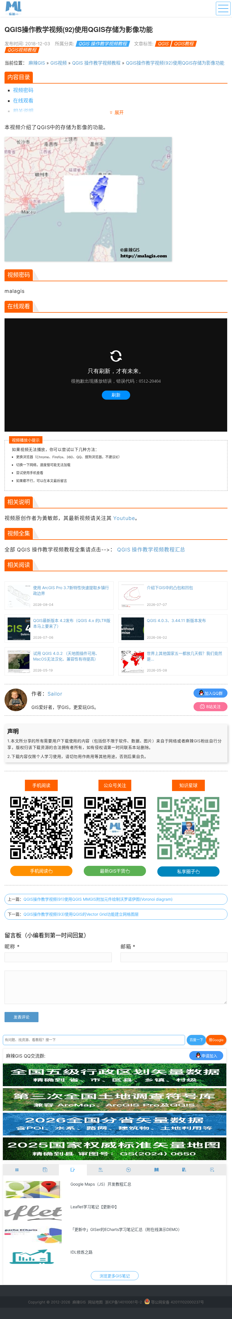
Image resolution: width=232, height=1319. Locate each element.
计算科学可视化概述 (88, 1184)
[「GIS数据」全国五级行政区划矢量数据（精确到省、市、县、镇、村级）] (114, 1084)
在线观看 (23, 101)
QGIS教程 (184, 43)
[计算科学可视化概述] (33, 1189)
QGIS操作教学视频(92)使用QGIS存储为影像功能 (175, 63)
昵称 (12, 947)
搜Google (216, 1040)
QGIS (163, 43)
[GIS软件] (17, 1169)
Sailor (55, 694)
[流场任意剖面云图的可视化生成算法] (33, 1212)
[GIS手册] (184, 1169)
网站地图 (95, 1302)
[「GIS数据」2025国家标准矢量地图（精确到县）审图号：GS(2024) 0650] (114, 1158)
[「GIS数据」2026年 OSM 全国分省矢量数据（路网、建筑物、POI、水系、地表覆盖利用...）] (114, 1134)
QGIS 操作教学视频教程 (103, 43)
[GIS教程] (129, 1169)
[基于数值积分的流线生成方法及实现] (33, 1234)
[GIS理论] (212, 1169)
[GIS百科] (101, 1169)
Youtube (124, 518)
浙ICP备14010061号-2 (123, 1302)
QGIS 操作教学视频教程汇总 (151, 550)
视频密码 (23, 90)
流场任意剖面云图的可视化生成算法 (102, 1206)
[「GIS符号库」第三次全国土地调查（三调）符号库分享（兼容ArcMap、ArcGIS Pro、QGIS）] (114, 1109)
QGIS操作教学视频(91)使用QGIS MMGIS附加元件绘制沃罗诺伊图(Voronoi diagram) (98, 899)
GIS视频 (58, 63)
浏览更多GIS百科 (115, 1275)
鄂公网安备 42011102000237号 (177, 1302)
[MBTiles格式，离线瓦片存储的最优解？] (33, 1257)
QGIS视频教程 (22, 50)
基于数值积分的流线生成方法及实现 (102, 1229)
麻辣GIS (37, 63)
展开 (119, 112)
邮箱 (128, 947)
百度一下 (196, 1040)
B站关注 (213, 706)
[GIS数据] (45, 1169)
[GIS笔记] (73, 1169)
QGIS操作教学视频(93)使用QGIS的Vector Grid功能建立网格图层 (81, 914)
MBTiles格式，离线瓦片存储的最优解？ (105, 1252)
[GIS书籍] (157, 1169)
